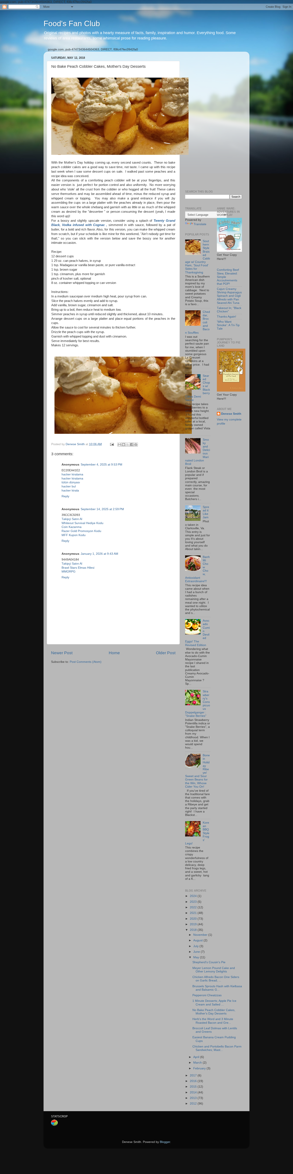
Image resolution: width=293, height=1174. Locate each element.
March (198, 1062)
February (200, 1068)
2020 (194, 918)
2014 (194, 1092)
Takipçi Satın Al (72, 519)
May (196, 957)
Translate (200, 224)
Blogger (165, 1142)
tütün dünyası (71, 482)
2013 (194, 1098)
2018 (194, 929)
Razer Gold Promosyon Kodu (81, 531)
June (197, 951)
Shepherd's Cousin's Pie (208, 962)
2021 (194, 913)
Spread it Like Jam (206, 512)
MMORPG (69, 571)
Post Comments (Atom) (85, 661)
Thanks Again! (226, 316)
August (198, 940)
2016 (194, 1081)
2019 (194, 924)
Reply (65, 496)
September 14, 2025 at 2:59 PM (102, 509)
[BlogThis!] (123, 444)
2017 (194, 1075)
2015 (194, 1086)
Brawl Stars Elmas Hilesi (78, 567)
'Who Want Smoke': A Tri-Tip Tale (228, 325)
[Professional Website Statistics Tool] (54, 1125)
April (196, 1057)
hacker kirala (70, 490)
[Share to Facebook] (132, 444)
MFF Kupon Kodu (74, 535)
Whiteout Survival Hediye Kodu (82, 523)
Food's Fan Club (72, 23)
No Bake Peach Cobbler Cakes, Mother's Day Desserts (213, 1011)
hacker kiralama (72, 474)
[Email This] (119, 444)
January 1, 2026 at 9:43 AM (99, 553)
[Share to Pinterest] (136, 444)
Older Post (165, 653)
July (196, 946)
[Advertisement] (213, 119)
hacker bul (69, 486)
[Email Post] (112, 444)
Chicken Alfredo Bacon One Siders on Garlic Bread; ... (215, 978)
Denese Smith (231, 413)
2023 (194, 901)
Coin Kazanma (72, 527)
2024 (194, 896)
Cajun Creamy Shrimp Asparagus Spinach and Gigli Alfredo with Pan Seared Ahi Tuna (229, 295)
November (200, 934)
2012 (194, 1103)
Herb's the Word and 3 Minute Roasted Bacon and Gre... (212, 1020)
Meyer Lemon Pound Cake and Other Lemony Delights (213, 969)
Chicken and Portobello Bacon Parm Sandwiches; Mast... (217, 1048)
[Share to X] (127, 444)
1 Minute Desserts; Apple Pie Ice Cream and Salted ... (214, 1002)
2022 (194, 907)
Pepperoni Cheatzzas (207, 995)
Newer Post (61, 653)
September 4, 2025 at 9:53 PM (101, 464)
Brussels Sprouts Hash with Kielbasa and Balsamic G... (217, 988)
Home (114, 653)
